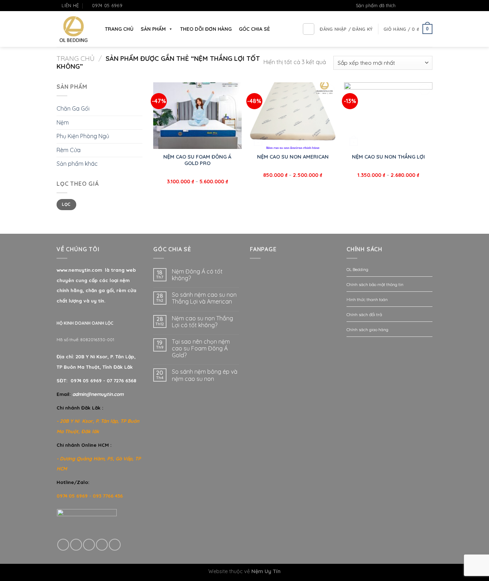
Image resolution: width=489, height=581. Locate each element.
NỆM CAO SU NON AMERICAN (293, 157)
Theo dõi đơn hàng (206, 29)
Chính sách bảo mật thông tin (375, 284)
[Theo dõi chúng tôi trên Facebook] (408, 5)
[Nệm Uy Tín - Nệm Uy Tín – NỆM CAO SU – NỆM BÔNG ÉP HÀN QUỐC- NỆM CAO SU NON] (74, 29)
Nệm (63, 122)
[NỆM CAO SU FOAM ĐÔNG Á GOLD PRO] (197, 115)
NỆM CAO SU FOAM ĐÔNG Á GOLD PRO (197, 160)
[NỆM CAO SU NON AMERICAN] (292, 115)
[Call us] (102, 545)
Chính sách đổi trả (364, 314)
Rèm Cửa (69, 150)
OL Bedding (357, 269)
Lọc (66, 204)
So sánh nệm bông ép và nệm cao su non (204, 375)
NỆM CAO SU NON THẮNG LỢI (388, 157)
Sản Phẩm (153, 29)
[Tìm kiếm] (308, 29)
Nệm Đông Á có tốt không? (197, 275)
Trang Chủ (119, 29)
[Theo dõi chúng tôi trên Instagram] (415, 5)
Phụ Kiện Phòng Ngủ (83, 136)
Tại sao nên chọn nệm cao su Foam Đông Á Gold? (201, 348)
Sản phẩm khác (77, 163)
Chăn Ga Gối (73, 108)
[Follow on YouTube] (429, 5)
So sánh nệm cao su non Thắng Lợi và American (204, 298)
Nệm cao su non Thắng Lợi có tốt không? (202, 322)
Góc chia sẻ (254, 29)
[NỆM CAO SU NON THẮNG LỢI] (388, 115)
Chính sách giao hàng (367, 329)
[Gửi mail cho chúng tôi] (422, 5)
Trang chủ (76, 58)
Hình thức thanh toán (367, 299)
